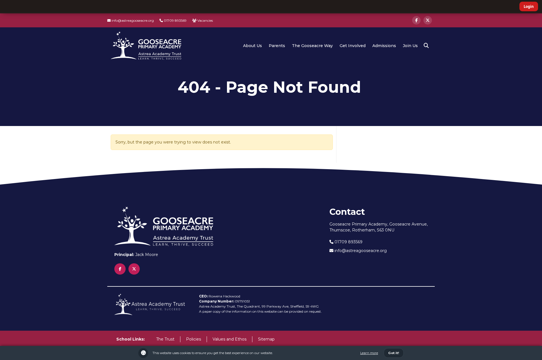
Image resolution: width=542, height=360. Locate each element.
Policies (193, 339)
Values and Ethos (229, 339)
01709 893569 (175, 20)
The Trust (165, 339)
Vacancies (204, 20)
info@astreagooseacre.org (132, 20)
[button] (426, 46)
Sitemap (266, 339)
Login (529, 6)
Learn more (369, 353)
